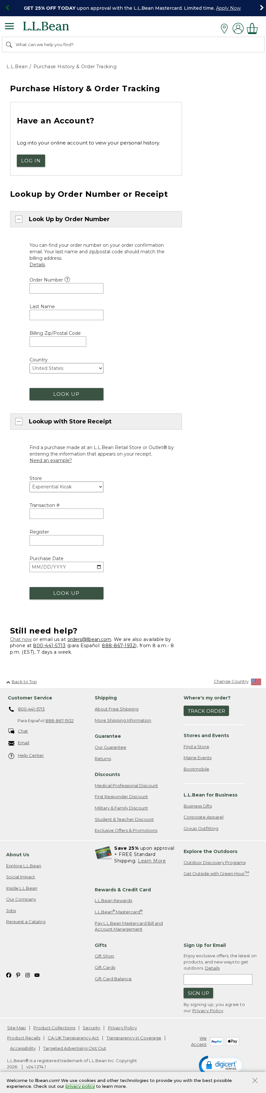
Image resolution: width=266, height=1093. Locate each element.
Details (212, 968)
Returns (103, 758)
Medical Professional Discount (126, 785)
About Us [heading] (17, 855)
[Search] (9, 44)
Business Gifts (198, 806)
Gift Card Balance (113, 978)
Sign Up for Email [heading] (205, 945)
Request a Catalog (25, 921)
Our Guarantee (110, 747)
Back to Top (24, 681)
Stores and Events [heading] (206, 735)
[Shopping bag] (254, 28)
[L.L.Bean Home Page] (55, 28)
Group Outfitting (201, 828)
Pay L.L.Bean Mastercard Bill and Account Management (129, 926)
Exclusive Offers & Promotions (126, 830)
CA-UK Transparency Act (73, 1037)
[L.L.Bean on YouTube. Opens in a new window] (37, 975)
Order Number (46, 280)
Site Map (16, 1027)
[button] (222, 1065)
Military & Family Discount (121, 807)
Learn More (152, 861)
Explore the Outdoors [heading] (210, 851)
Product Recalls (23, 1037)
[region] (133, 8)
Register (39, 532)
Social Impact (20, 876)
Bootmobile (196, 769)
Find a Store (196, 746)
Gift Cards (105, 967)
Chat (23, 731)
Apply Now (228, 8)
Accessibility (23, 1048)
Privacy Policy (208, 1010)
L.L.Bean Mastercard (118, 911)
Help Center (31, 755)
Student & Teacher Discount (124, 819)
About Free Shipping (117, 708)
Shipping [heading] (106, 698)
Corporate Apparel (204, 817)
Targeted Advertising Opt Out (74, 1048)
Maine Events (198, 757)
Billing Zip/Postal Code (55, 333)
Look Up (66, 394)
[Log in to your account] (238, 28)
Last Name (42, 306)
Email (23, 742)
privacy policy (80, 1086)
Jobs (11, 910)
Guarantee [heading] (108, 736)
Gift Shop (104, 956)
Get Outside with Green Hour (216, 873)
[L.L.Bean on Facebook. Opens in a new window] (8, 975)
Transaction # (45, 505)
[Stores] (226, 28)
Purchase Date (47, 558)
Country (39, 360)
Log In (31, 160)
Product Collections (54, 1027)
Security (91, 1027)
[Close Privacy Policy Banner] (255, 1081)
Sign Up (198, 993)
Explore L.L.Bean (23, 865)
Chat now (21, 639)
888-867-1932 (118, 645)
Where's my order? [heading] (207, 698)
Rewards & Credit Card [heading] (123, 890)
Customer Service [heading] (30, 698)
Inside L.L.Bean (21, 888)
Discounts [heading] (107, 774)
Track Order (206, 711)
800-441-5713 (49, 645)
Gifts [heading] (101, 945)
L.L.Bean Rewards (113, 900)
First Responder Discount (121, 796)
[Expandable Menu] (9, 27)
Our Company (21, 899)
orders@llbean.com (89, 639)
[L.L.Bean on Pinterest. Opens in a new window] (18, 975)
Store (36, 478)
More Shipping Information (123, 720)
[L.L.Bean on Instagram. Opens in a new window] (27, 975)
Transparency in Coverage (133, 1037)
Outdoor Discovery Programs (215, 862)
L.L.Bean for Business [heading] (210, 795)
